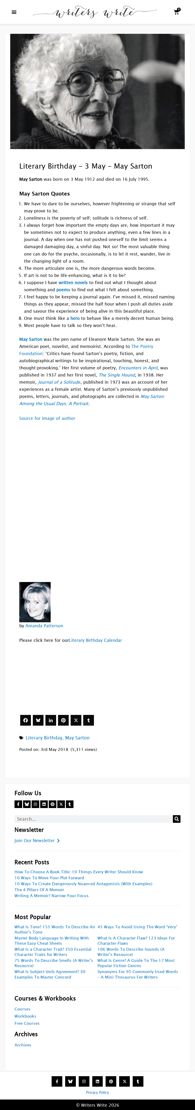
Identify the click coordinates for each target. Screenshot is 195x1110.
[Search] (176, 819)
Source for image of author (47, 418)
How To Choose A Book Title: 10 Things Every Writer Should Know (79, 872)
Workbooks (25, 1016)
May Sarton (77, 737)
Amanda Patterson (44, 625)
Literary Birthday (44, 737)
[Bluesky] (38, 720)
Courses (22, 1009)
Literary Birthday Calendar (95, 640)
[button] (14, 12)
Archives (23, 1045)
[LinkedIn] (50, 720)
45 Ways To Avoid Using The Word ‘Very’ (137, 927)
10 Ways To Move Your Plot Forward (49, 878)
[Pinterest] (63, 720)
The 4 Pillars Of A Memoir (39, 890)
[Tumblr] (88, 720)
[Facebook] (25, 720)
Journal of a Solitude (59, 382)
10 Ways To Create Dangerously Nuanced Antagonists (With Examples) (83, 884)
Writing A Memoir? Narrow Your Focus (52, 896)
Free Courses (27, 1023)
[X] (76, 720)
